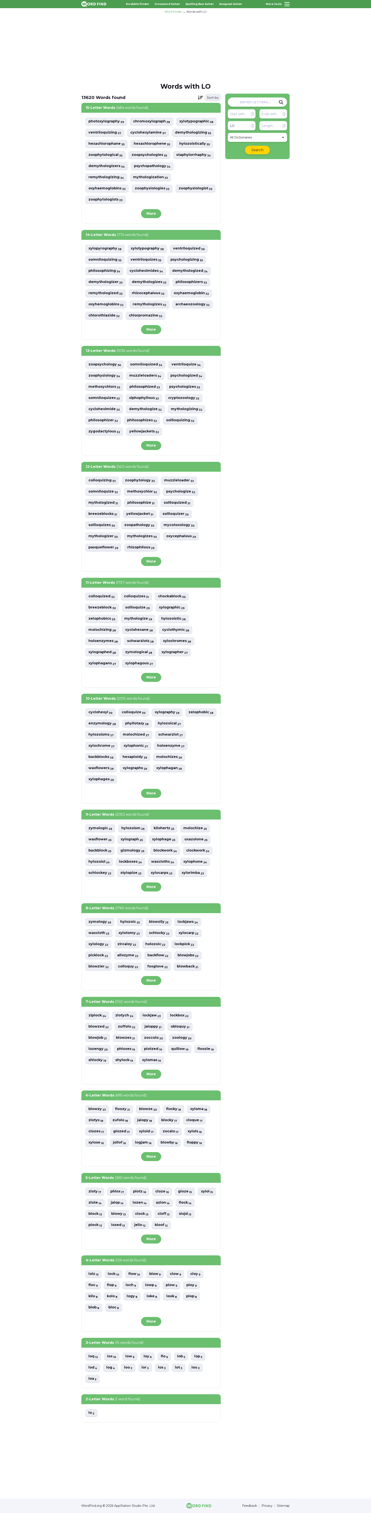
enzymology (102, 723)
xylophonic (136, 746)
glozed (121, 1131)
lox (111, 1356)
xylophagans (102, 663)
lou (196, 1367)
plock (95, 1225)
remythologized (105, 293)
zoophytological (105, 155)
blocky (169, 1120)
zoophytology (140, 480)
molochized (136, 734)
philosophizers (191, 282)
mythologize (138, 618)
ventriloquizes (146, 259)
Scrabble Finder (137, 4)
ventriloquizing (104, 132)
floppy (194, 1142)
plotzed (153, 1049)
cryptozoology (183, 398)
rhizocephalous (148, 293)
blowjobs (188, 955)
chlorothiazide (104, 315)
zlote (95, 1202)
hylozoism (132, 828)
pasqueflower (103, 547)
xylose (96, 1142)
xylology (98, 944)
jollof (119, 1142)
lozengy (98, 1049)
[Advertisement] (185, 47)
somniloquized (146, 364)
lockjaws (188, 922)
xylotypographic (196, 121)
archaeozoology (192, 304)
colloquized (101, 596)
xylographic (171, 607)
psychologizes (184, 387)
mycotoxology (179, 525)
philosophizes (142, 420)
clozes (96, 1131)
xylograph (132, 839)
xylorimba (193, 873)
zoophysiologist (195, 188)
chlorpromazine (145, 315)
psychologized (186, 375)
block (95, 1214)
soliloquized (177, 502)
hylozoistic (173, 618)
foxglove (157, 966)
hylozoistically (194, 143)
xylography (167, 712)
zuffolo (126, 1026)
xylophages (101, 779)
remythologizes (149, 304)
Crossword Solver (167, 4)
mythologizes (142, 536)
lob (181, 1356)
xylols (195, 1131)
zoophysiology (104, 375)
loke (152, 1296)
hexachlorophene (152, 143)
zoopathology (139, 525)
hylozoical (169, 723)
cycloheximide (104, 409)
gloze (185, 1191)
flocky (173, 1109)
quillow (179, 1049)
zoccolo (153, 1038)
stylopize (130, 873)
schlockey (99, 873)
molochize (195, 828)
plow (171, 1285)
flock (185, 1202)
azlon (163, 1202)
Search (257, 150)
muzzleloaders (145, 375)
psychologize (180, 491)
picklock (98, 955)
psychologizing (186, 259)
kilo (93, 1296)
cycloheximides (146, 271)
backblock (99, 850)
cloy (195, 1274)
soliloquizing (180, 420)
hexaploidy (135, 757)
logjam (143, 1142)
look (171, 1296)
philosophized (144, 387)
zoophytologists (105, 199)
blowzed (98, 1026)
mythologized (103, 502)
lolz (93, 1274)
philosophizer (103, 420)
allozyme (127, 955)
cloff (164, 1214)
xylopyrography (105, 248)
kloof (161, 1225)
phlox (117, 1191)
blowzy (97, 1109)
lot (178, 1367)
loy (148, 1356)
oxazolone (195, 839)
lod (92, 1367)
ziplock (97, 1015)
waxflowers (101, 768)
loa (92, 1378)
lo (91, 1413)
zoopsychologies (149, 155)
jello (140, 1225)
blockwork (165, 850)
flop (111, 1285)
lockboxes (130, 861)
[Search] (281, 102)
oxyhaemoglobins (107, 188)
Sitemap (283, 1505)
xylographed (102, 652)
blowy (118, 1214)
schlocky (159, 933)
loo (128, 1367)
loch (131, 1285)
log (110, 1367)
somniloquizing (104, 259)
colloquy (128, 966)
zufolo (120, 1120)
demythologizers (106, 166)
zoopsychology (104, 364)
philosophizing (104, 271)
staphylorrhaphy (193, 155)
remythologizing (106, 177)
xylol (207, 1191)
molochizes (169, 757)
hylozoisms (101, 734)
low (129, 1356)
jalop (117, 1202)
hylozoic (130, 922)
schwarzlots (140, 641)
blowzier (98, 966)
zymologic (100, 828)
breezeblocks (102, 514)
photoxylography (106, 121)
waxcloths (162, 861)
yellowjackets (144, 431)
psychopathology (152, 166)
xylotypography (147, 248)
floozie (206, 1049)
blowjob (97, 1038)
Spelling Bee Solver (200, 4)
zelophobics (101, 618)
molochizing (102, 630)
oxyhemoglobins (105, 304)
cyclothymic (175, 630)
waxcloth (98, 933)
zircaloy (126, 944)
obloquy (180, 1026)
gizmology (132, 850)
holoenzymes (103, 641)
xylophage (163, 839)
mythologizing (186, 409)
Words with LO (196, 11)
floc (93, 1285)
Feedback (249, 1505)
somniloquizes (104, 398)
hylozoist (99, 861)
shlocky (97, 1060)
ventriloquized (189, 248)
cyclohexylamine (148, 132)
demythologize (145, 409)
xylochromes (177, 641)
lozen (140, 1202)
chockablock (172, 596)
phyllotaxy (137, 723)
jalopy (144, 1120)
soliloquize (137, 607)
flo (164, 1356)
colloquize (134, 712)
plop (191, 1296)
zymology (99, 922)
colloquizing (102, 480)
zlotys (95, 1120)
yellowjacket (139, 514)
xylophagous (139, 663)
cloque (194, 1120)
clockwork (197, 850)
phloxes (126, 1049)
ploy (191, 1285)
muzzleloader (179, 480)
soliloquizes (101, 525)
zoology (182, 1038)
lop (198, 1356)
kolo (112, 1296)
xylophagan (169, 768)
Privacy (267, 1505)
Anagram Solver (230, 4)
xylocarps (161, 873)
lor (145, 1367)
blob (93, 1307)
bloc (113, 1307)
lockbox (179, 1015)
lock (113, 1274)
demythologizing (193, 132)
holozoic (155, 944)
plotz (139, 1191)
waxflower (99, 839)
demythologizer (105, 282)
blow (155, 1274)
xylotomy (129, 933)
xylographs (135, 768)
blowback (187, 966)
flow (134, 1274)
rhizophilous (140, 547)
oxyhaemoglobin (191, 293)
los (162, 1367)
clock (141, 1214)
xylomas (151, 1060)
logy (132, 1296)
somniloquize (103, 491)
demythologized (190, 271)
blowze (148, 1109)
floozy (122, 1109)
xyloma (198, 1109)
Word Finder (173, 11)
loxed (118, 1225)
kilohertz (164, 828)
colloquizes (136, 596)
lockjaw (152, 1015)
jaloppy (152, 1026)
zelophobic (201, 712)
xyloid (146, 1131)
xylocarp (188, 933)
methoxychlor (142, 491)
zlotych (124, 1015)
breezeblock (102, 607)
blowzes (125, 1038)
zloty (94, 1191)
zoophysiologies (152, 188)
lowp (151, 1285)
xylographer (174, 652)
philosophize (141, 502)
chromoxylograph (151, 121)
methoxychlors (104, 387)
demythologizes (149, 282)
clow (175, 1274)
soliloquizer (176, 514)
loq (93, 1356)
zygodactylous (104, 431)
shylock (124, 1060)
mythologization (150, 177)
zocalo (170, 1131)
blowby (169, 1142)
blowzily (158, 922)
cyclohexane (139, 630)
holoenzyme (170, 746)
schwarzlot (170, 734)
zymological (138, 652)
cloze (162, 1191)
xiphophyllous (144, 398)
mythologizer (103, 536)
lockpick (184, 944)
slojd (185, 1214)
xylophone (195, 861)
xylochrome (101, 746)
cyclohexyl (100, 712)
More (151, 213)
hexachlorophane (106, 143)
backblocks (100, 757)
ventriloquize (186, 364)
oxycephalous (181, 536)
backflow (157, 955)
